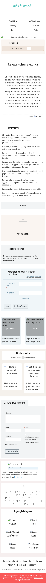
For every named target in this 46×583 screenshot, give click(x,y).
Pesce (12, 548)
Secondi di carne (36, 501)
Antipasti (12, 524)
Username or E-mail (12, 285)
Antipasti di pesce (16, 357)
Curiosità (20, 495)
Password (10, 293)
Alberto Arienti (23, 234)
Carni (33, 524)
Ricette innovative (29, 357)
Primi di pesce (22, 498)
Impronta (27, 561)
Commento (23, 206)
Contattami (37, 561)
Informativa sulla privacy (11, 561)
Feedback (18, 477)
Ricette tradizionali (11, 501)
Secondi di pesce (18, 504)
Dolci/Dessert (12, 536)
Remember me (25, 298)
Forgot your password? (34, 277)
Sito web (8, 436)
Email (26, 427)
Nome (7, 427)
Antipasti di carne (9, 492)
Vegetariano (29, 504)
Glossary (32, 565)
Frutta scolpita (34, 495)
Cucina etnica (11, 495)
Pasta (33, 536)
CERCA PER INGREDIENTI (17, 565)
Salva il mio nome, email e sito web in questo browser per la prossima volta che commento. (22, 440)
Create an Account (20, 306)
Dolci (26, 495)
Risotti (21, 501)
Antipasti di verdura (36, 492)
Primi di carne (10, 498)
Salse (26, 501)
